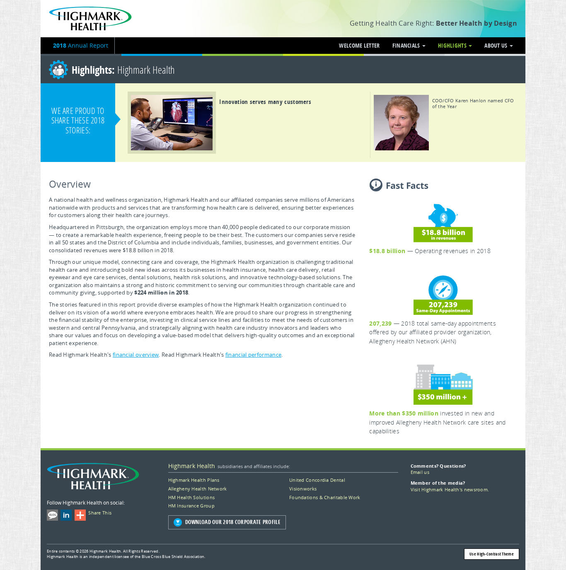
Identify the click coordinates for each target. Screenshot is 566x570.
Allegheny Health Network (197, 488)
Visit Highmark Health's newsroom (449, 489)
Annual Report (80, 45)
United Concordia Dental (317, 480)
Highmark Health (191, 466)
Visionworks (303, 488)
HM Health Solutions (191, 497)
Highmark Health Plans (194, 480)
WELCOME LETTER (359, 45)
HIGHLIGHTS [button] (453, 45)
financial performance (253, 354)
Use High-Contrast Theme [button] (491, 554)
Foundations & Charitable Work (324, 497)
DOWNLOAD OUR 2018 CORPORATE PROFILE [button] (233, 522)
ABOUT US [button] (496, 45)
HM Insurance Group (191, 505)
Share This (99, 513)
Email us (420, 472)
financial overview (136, 354)
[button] (243, 125)
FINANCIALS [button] (406, 45)
